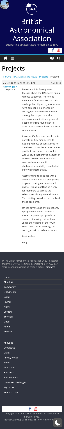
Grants (7, 352)
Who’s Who (9, 367)
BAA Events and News (25, 76)
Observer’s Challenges (15, 382)
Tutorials (8, 316)
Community (10, 286)
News (7, 306)
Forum (7, 326)
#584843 (56, 82)
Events (7, 296)
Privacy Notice (11, 357)
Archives (8, 331)
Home (7, 277)
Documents (10, 291)
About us (8, 281)
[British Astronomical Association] (5, 58)
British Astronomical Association (32, 29)
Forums (7, 76)
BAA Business (11, 377)
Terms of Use (11, 392)
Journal (7, 301)
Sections (8, 311)
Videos (7, 321)
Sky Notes (9, 387)
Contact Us (9, 347)
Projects (43, 76)
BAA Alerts (9, 372)
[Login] (52, 58)
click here (50, 266)
